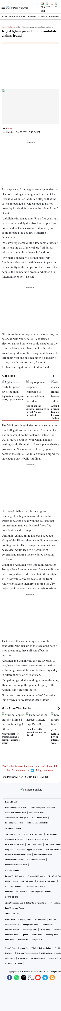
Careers (8, 963)
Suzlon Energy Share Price (16, 807)
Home (4, 17)
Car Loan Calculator (13, 886)
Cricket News (47, 924)
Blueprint (54, 17)
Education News (11, 934)
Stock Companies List (14, 903)
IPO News (53, 919)
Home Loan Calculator (35, 886)
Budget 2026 (37, 940)
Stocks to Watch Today (33, 834)
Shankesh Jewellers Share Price (18, 854)
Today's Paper (11, 948)
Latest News (10, 919)
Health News (37, 934)
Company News (24, 919)
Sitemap (52, 958)
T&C (34, 948)
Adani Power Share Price (15, 812)
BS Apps (18, 963)
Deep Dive (9, 849)
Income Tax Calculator (14, 876)
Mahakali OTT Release (14, 859)
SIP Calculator (28, 881)
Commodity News (12, 924)
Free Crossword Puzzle (14, 908)
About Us (24, 948)
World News (45, 929)
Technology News (30, 929)
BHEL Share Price (39, 818)
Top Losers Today (34, 844)
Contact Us (22, 958)
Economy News (52, 934)
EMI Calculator (11, 881)
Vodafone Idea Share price (16, 865)
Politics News (23, 940)
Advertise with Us (38, 958)
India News (12, 27)
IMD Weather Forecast (14, 844)
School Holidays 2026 (43, 854)
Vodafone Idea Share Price (37, 823)
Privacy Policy (45, 948)
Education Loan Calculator (16, 891)
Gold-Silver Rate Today (15, 839)
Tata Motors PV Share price (16, 818)
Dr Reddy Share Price (14, 823)
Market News (40, 919)
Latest (22, 17)
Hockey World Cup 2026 (38, 839)
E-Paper (32, 17)
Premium (13, 17)
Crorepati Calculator (36, 876)
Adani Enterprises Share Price (42, 807)
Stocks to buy (51, 834)
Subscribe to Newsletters (36, 903)
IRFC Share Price (36, 812)
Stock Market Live (12, 834)
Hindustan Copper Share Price (29, 849)
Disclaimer (9, 953)
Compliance (10, 958)
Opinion (25, 934)
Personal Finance (12, 929)
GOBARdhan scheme (36, 859)
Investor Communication (27, 953)
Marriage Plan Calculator (41, 891)
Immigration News (30, 924)
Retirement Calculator (46, 881)
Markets (42, 17)
